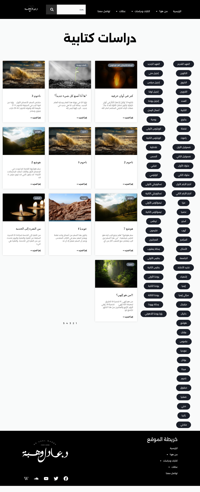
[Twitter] (56, 478)
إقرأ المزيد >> (128, 118)
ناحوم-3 (36, 96)
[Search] (51, 9)
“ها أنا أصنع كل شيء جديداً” (70, 96)
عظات (122, 11)
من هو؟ (163, 11)
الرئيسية (177, 11)
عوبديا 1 (82, 229)
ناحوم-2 (128, 162)
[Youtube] (46, 478)
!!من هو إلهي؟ (124, 295)
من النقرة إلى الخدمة (28, 229)
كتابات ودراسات (142, 11)
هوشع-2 (36, 162)
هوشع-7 (128, 229)
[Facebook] (65, 478)
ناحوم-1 (82, 162)
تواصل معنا (104, 11)
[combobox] (71, 9)
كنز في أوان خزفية (122, 96)
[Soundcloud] (36, 478)
